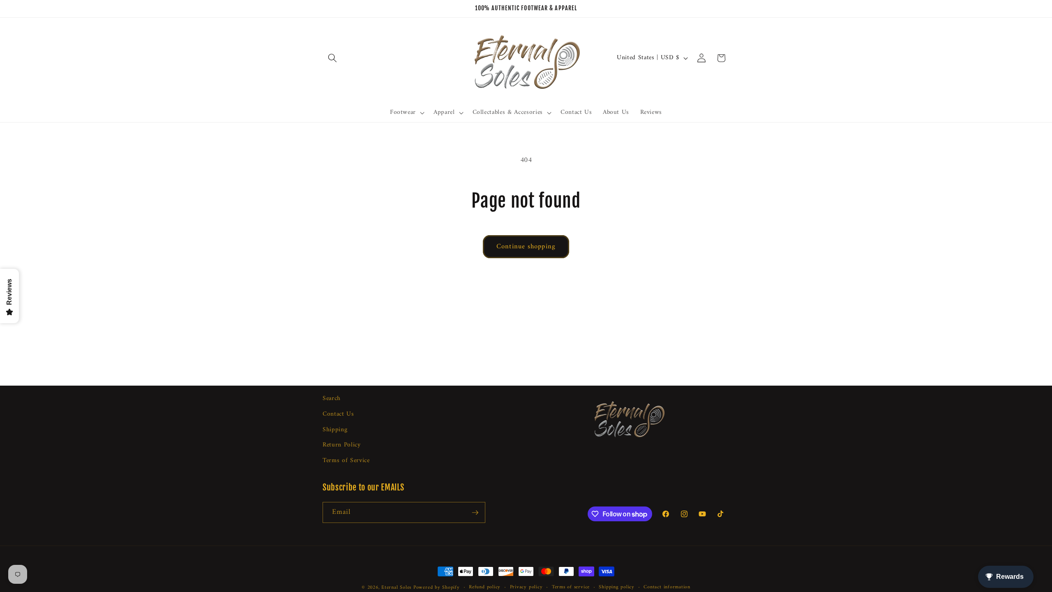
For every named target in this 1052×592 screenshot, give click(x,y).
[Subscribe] (475, 512)
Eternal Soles (396, 587)
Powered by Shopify (436, 587)
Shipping (335, 429)
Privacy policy (526, 587)
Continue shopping (526, 246)
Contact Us (338, 414)
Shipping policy (616, 587)
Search (332, 398)
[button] (332, 58)
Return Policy (342, 445)
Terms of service (571, 587)
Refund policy (485, 587)
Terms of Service (346, 460)
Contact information (667, 587)
